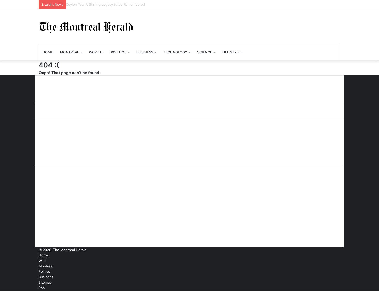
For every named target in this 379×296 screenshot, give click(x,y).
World (95, 52)
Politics (118, 52)
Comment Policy (59, 138)
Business (144, 52)
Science (204, 52)
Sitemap (45, 282)
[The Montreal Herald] (86, 27)
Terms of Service (60, 155)
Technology (175, 52)
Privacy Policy (56, 146)
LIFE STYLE (231, 52)
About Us (52, 129)
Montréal (69, 52)
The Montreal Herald (69, 250)
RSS (42, 288)
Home (48, 52)
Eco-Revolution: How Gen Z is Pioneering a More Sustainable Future (121, 4)
